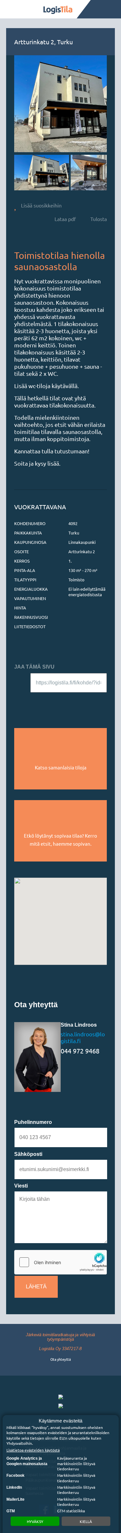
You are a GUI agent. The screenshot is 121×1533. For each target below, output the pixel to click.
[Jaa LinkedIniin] (70, 701)
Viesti (21, 1186)
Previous (25, 172)
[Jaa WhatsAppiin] (87, 701)
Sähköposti (28, 1154)
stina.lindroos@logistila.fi (83, 1037)
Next (95, 172)
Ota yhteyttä (60, 1359)
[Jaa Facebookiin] (35, 701)
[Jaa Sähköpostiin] (19, 701)
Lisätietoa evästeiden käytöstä (33, 1450)
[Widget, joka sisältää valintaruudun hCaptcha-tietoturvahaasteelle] (60, 1262)
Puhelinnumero (33, 1122)
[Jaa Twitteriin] (52, 701)
